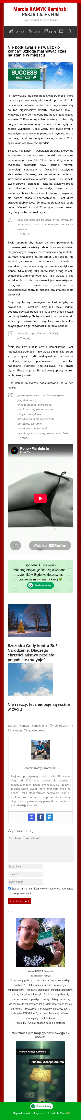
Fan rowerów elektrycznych (53, 1008)
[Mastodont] (49, 817)
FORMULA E (29, 1013)
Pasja (28, 15)
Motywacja (15, 730)
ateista (48, 985)
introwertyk (60, 985)
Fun (55, 15)
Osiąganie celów (34, 730)
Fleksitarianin (35, 985)
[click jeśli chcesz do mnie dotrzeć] (40, 1022)
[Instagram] (31, 817)
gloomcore (44, 989)
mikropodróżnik (16, 989)
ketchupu (49, 1018)
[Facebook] (40, 817)
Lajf (42, 15)
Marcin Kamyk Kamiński (26, 725)
